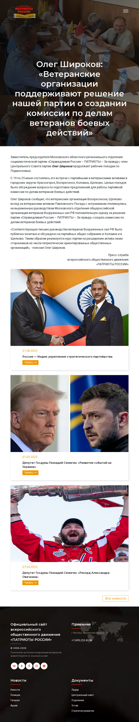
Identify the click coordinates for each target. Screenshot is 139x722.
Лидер (75, 689)
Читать (28, 362)
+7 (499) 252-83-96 (82, 640)
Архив (14, 705)
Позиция (15, 695)
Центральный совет (83, 695)
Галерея (15, 700)
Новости (15, 689)
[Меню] (125, 11)
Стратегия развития (83, 710)
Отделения (78, 700)
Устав (75, 705)
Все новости (115, 598)
